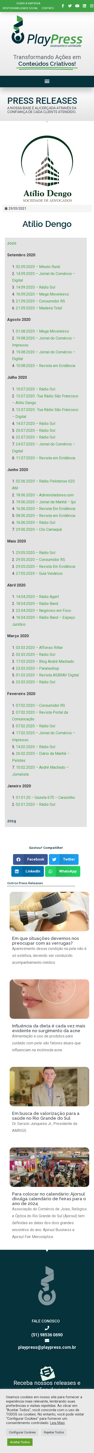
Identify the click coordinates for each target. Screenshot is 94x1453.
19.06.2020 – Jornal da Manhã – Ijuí (46, 502)
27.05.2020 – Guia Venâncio (39, 573)
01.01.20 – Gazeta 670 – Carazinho (45, 797)
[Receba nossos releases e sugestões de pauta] (47, 1373)
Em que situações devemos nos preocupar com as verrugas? (45, 941)
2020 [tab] (11, 243)
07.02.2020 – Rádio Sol (35, 726)
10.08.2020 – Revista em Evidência (45, 365)
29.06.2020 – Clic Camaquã (39, 529)
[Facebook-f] (63, 6)
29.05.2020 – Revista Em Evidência (45, 566)
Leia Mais (57, 1423)
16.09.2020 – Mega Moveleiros (42, 294)
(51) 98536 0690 (47, 1334)
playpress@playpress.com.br (47, 1347)
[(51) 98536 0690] (47, 1328)
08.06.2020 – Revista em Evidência (45, 515)
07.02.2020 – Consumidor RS (40, 705)
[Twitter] (70, 6)
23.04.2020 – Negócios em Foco (43, 610)
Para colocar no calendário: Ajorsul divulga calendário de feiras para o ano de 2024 (49, 1198)
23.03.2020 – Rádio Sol (35, 682)
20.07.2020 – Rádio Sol (35, 430)
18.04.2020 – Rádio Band (37, 603)
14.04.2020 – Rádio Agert (37, 596)
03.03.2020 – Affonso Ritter (39, 647)
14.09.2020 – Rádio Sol (35, 287)
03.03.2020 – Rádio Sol (35, 654)
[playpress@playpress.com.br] (47, 1340)
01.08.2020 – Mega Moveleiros (42, 331)
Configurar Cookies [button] (22, 1432)
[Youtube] (77, 6)
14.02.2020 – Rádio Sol (35, 747)
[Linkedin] (84, 6)
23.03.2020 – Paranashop (37, 668)
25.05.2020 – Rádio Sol (35, 552)
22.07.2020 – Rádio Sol (35, 437)
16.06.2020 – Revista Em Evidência (45, 508)
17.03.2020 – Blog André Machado (45, 661)
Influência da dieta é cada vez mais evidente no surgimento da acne (48, 1028)
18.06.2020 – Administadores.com (45, 495)
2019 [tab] (11, 821)
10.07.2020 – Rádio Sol (35, 389)
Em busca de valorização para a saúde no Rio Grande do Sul (46, 1116)
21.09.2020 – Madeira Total (39, 308)
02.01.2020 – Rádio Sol (35, 804)
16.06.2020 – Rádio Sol (35, 522)
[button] (47, 81)
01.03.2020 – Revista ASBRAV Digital (47, 675)
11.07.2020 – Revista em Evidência (45, 458)
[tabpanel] (46, 532)
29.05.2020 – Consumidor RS (40, 559)
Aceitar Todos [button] (20, 1442)
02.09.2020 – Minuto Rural (38, 266)
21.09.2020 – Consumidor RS (40, 301)
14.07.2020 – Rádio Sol (35, 423)
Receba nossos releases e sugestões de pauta (47, 1386)
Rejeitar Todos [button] (54, 1432)
